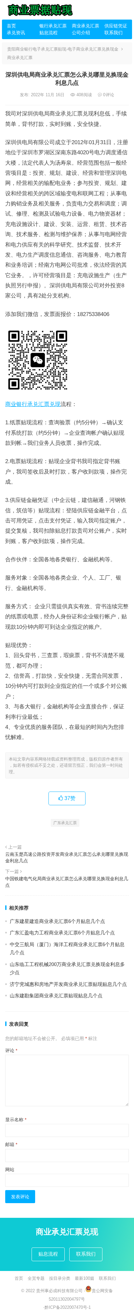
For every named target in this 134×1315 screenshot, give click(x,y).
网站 (9, 1169)
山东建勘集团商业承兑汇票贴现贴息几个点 (56, 995)
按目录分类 (59, 1278)
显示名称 (15, 1119)
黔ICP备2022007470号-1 (68, 1307)
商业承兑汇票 (85, 25)
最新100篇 (84, 1278)
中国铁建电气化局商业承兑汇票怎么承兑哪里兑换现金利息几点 (66, 882)
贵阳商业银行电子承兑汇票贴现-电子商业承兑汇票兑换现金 (62, 49)
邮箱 (11, 1144)
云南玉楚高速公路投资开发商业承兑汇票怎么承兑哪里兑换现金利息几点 (66, 857)
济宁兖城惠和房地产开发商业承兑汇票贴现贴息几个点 (68, 984)
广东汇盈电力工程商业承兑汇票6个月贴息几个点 (62, 932)
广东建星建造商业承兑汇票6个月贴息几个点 (57, 921)
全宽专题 (36, 1278)
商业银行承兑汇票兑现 (32, 404)
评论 (11, 1050)
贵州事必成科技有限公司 (59, 1290)
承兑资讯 (16, 32)
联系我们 (113, 32)
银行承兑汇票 (53, 25)
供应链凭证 (115, 25)
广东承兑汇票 (65, 823)
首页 (11, 25)
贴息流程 (48, 32)
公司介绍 (81, 32)
